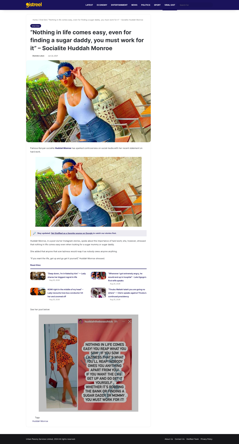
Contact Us (180, 439)
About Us (169, 439)
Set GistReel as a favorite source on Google (72, 233)
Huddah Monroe (40, 421)
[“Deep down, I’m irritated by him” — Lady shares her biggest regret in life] (38, 276)
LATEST (89, 5)
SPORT (157, 5)
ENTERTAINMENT (119, 5)
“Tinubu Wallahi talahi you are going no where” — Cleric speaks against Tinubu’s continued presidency (127, 293)
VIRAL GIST (169, 5)
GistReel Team (192, 439)
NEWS (134, 5)
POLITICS (145, 5)
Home (35, 20)
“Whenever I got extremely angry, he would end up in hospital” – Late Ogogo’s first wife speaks (127, 277)
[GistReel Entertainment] (34, 4)
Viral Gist (43, 20)
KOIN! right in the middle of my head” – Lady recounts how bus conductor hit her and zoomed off (65, 293)
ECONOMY (102, 5)
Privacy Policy (206, 439)
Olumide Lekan (38, 56)
